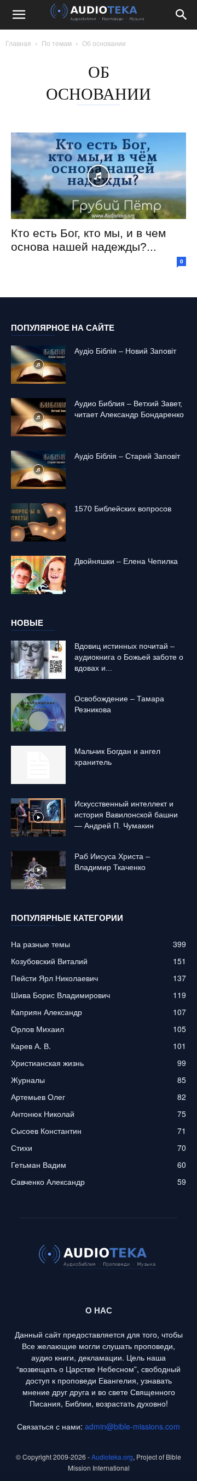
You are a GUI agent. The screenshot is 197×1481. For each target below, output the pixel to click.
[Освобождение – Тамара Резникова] (38, 712)
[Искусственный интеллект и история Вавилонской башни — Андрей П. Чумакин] (38, 817)
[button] (18, 15)
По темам (57, 43)
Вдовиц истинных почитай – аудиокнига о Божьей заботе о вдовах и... (128, 657)
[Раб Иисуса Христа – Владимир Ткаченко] (38, 870)
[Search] (181, 15)
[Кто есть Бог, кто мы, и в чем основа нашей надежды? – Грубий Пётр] (98, 175)
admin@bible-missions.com (132, 1426)
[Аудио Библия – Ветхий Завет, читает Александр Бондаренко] (38, 417)
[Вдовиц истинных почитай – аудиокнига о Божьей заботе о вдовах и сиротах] (38, 660)
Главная (18, 43)
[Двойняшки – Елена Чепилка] (38, 575)
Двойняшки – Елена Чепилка (126, 561)
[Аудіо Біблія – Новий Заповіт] (38, 364)
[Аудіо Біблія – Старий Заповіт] (38, 470)
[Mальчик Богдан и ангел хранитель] (38, 765)
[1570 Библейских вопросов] (38, 522)
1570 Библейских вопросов (122, 508)
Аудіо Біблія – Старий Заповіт (127, 456)
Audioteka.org (112, 1456)
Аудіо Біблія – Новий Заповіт (125, 351)
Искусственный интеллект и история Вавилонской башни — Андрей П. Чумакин (126, 814)
